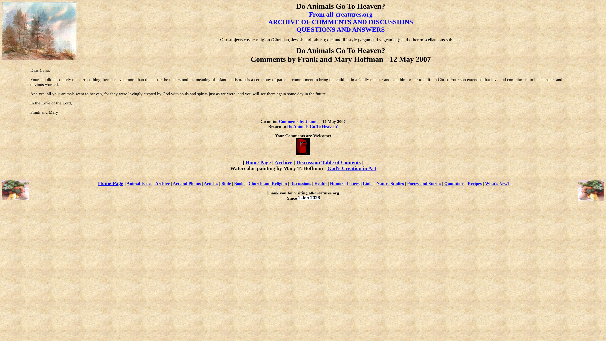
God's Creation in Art (351, 168)
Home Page (258, 162)
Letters (353, 183)
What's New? (497, 183)
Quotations (454, 183)
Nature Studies (390, 183)
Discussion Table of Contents (328, 162)
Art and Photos (187, 183)
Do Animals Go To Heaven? (312, 126)
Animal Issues (139, 183)
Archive (283, 162)
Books (239, 183)
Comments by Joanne (298, 121)
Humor (336, 183)
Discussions (300, 183)
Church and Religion (268, 183)
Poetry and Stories (424, 183)
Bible (226, 183)
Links (368, 183)
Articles (211, 183)
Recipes (475, 183)
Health (320, 183)
